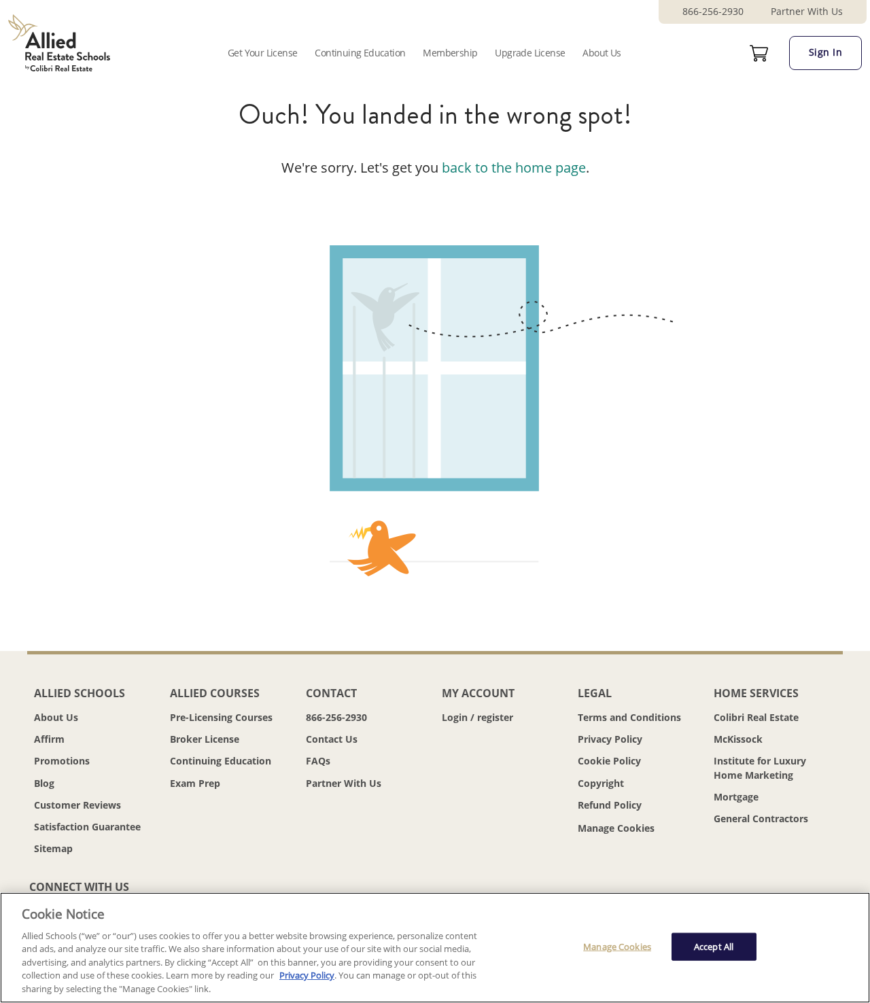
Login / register (477, 717)
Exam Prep (195, 783)
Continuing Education (360, 52)
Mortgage (736, 796)
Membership (450, 52)
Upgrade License (530, 52)
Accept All (713, 946)
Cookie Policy (609, 760)
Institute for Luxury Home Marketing (760, 767)
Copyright (601, 783)
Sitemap (53, 848)
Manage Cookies (616, 828)
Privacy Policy (610, 739)
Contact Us (332, 739)
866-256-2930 (713, 11)
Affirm (49, 739)
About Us (601, 52)
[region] (435, 947)
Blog (44, 783)
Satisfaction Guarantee (87, 826)
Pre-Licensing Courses (221, 717)
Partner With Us (807, 11)
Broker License (204, 739)
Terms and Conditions (629, 717)
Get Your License (262, 52)
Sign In (826, 52)
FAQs (318, 760)
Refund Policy (610, 804)
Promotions (62, 760)
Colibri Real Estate (756, 717)
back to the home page (514, 167)
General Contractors (761, 818)
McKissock (738, 739)
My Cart (759, 53)
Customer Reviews (77, 804)
